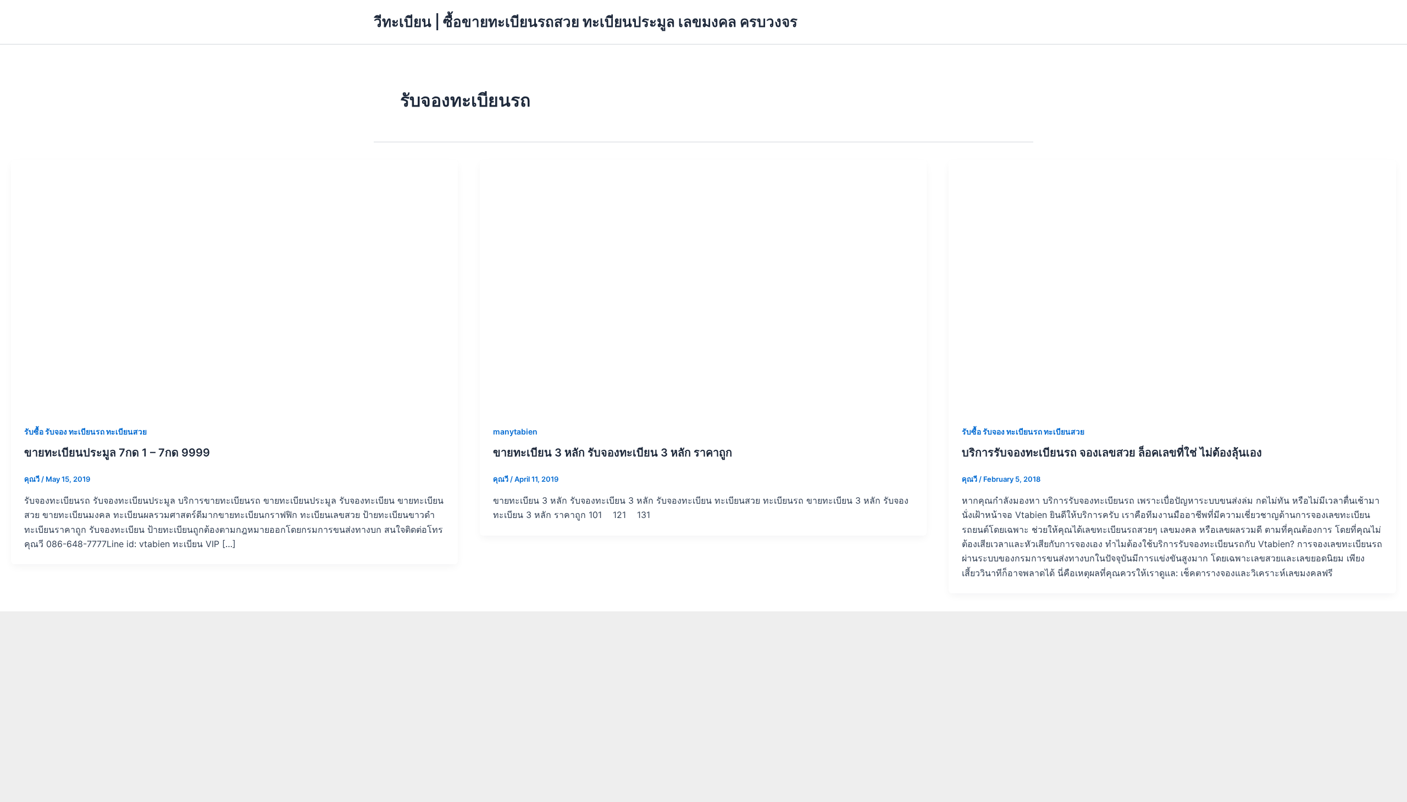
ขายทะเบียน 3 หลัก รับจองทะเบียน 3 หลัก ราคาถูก (612, 452)
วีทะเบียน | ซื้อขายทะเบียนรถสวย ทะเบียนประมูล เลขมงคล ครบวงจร (585, 21)
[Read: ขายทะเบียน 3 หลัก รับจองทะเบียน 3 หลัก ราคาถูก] (703, 284)
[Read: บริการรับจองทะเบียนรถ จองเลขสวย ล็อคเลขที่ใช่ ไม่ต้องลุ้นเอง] (1172, 284)
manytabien (515, 431)
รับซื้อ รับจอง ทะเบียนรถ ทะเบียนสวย (85, 431)
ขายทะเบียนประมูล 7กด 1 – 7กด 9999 (117, 452)
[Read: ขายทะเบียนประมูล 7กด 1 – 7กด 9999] (234, 284)
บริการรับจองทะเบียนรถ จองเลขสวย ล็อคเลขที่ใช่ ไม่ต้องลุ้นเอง (1112, 452)
